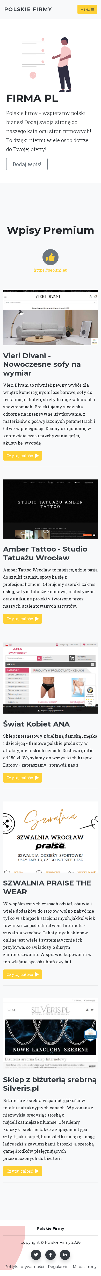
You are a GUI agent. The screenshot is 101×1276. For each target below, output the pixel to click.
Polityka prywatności (24, 1266)
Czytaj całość (19, 455)
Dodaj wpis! (27, 164)
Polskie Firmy (28, 9)
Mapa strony (85, 1266)
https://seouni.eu (50, 270)
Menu (85, 9)
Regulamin (58, 1266)
